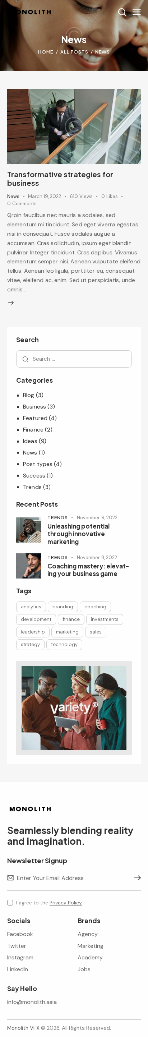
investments (105, 619)
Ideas (30, 441)
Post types (37, 464)
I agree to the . (49, 902)
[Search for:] (74, 359)
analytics (31, 606)
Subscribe (135, 878)
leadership (33, 632)
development (36, 619)
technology (64, 644)
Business (34, 406)
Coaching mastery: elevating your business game (88, 569)
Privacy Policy (66, 902)
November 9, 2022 (97, 518)
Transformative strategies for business (60, 178)
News (13, 196)
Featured (35, 418)
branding (62, 606)
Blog (28, 395)
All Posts (74, 52)
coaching (95, 606)
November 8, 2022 (97, 557)
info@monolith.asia (32, 1002)
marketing (67, 632)
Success (34, 475)
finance (71, 619)
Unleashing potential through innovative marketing (78, 533)
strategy (30, 644)
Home (46, 52)
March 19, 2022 (44, 196)
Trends (32, 487)
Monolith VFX (23, 1028)
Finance (33, 429)
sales (96, 632)
